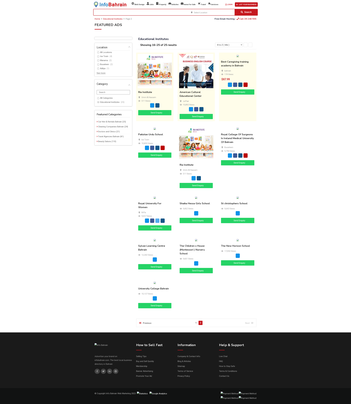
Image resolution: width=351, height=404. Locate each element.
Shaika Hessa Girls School (195, 203)
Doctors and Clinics (107, 131)
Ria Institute (145, 92)
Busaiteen (104, 64)
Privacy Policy (184, 376)
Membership (141, 366)
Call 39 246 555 (247, 18)
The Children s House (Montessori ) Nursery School (192, 249)
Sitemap (181, 366)
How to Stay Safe (227, 366)
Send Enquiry (156, 112)
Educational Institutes (110, 102)
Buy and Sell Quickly (145, 361)
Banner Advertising (144, 371)
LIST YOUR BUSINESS (247, 4)
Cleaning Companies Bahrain (111, 126)
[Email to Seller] (152, 105)
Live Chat (223, 356)
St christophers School (234, 203)
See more (101, 73)
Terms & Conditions (228, 371)
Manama (104, 60)
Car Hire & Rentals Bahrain (110, 121)
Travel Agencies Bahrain (109, 136)
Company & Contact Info (189, 356)
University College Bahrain (153, 288)
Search (248, 12)
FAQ (221, 361)
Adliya (102, 68)
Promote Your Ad (144, 376)
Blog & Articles (184, 361)
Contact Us (224, 376)
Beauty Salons (104, 141)
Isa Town (104, 56)
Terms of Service (185, 371)
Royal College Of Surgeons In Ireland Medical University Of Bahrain (237, 138)
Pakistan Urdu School (150, 134)
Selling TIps (141, 356)
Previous (147, 323)
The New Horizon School (235, 246)
